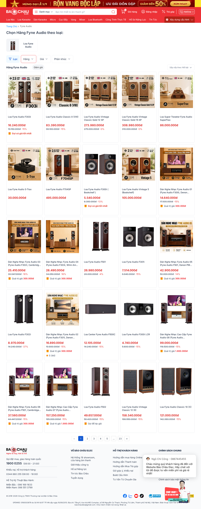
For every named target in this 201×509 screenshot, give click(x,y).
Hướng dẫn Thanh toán (125, 461)
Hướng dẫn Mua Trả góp (125, 466)
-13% (100, 201)
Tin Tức (153, 20)
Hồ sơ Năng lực (79, 469)
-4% (101, 274)
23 (120, 438)
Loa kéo (10, 20)
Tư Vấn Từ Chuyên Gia (125, 479)
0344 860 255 (13, 474)
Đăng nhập (151, 12)
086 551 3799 (25, 487)
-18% (25, 274)
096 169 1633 (25, 484)
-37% (25, 346)
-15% (24, 129)
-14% (177, 274)
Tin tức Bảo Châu (80, 473)
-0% (102, 129)
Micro (53, 20)
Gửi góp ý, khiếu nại (123, 470)
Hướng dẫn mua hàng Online (127, 457)
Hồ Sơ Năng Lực (137, 20)
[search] (113, 12)
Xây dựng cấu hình (179, 19)
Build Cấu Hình (120, 475)
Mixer (82, 20)
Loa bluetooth (95, 20)
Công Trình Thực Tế (116, 20)
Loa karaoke (24, 20)
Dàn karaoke (40, 20)
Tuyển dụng (77, 478)
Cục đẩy (63, 20)
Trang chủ (11, 26)
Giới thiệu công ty (80, 464)
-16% (63, 274)
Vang (73, 20)
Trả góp (170, 12)
